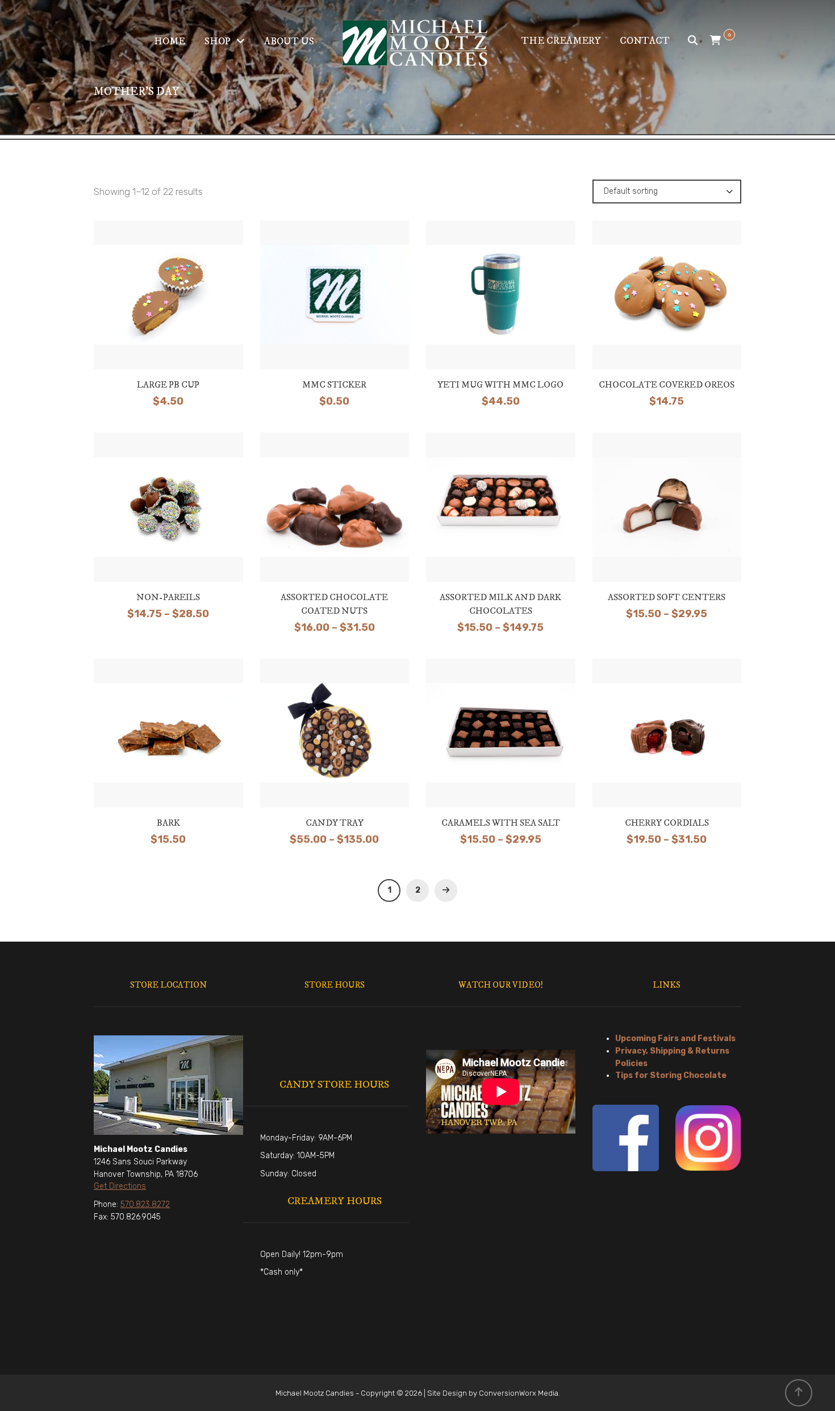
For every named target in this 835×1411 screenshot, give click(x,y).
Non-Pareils (168, 597)
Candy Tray (335, 823)
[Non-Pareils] (168, 507)
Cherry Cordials (667, 823)
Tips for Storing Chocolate (671, 1075)
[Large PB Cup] (168, 294)
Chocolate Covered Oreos (666, 384)
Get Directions (120, 1186)
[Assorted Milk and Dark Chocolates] (500, 510)
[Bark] (168, 732)
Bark (168, 823)
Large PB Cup (168, 384)
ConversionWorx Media (518, 1393)
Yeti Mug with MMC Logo (500, 384)
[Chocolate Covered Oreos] (667, 294)
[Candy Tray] (334, 732)
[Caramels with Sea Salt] (500, 732)
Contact (645, 41)
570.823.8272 (145, 1204)
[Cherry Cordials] (667, 732)
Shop (217, 41)
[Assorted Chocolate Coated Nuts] (334, 510)
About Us (289, 41)
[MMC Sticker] (334, 294)
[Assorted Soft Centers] (667, 507)
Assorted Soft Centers (666, 597)
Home (169, 41)
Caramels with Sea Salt (500, 823)
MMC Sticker (334, 384)
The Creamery (560, 41)
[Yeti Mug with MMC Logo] (500, 294)
